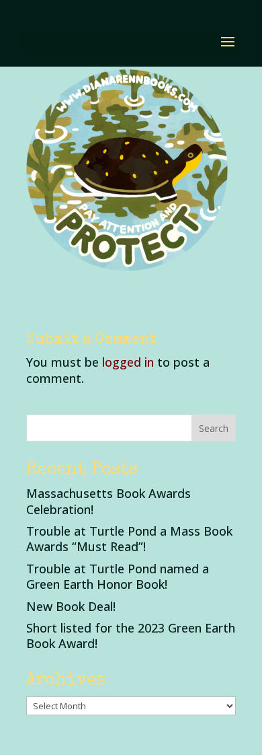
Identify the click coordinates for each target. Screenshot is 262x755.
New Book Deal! (71, 606)
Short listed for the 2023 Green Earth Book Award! (130, 635)
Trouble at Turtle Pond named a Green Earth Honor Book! (117, 576)
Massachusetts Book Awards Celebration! (108, 501)
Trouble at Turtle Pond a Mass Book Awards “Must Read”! (129, 538)
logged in (128, 362)
